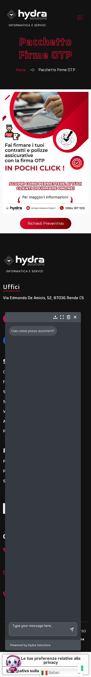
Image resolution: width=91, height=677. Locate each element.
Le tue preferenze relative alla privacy (50, 660)
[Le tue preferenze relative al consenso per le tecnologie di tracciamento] (82, 668)
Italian (53, 672)
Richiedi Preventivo (46, 223)
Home (21, 70)
